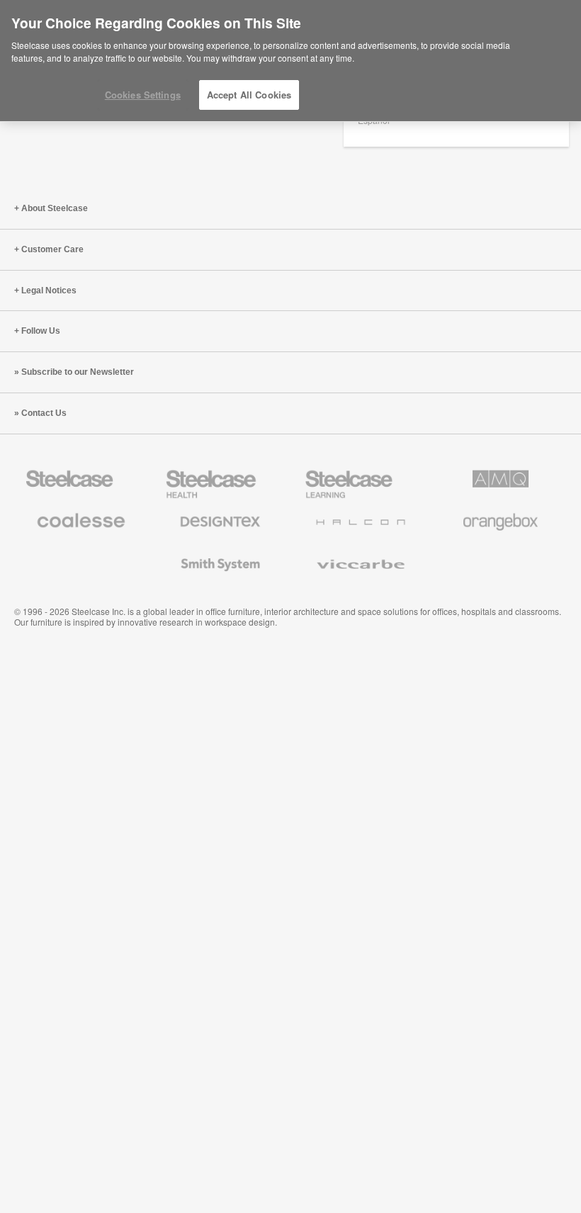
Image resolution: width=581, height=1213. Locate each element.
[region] (290, 61)
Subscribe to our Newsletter (77, 372)
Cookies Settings (143, 94)
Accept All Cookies (249, 94)
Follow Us (40, 331)
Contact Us (44, 413)
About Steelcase (54, 208)
